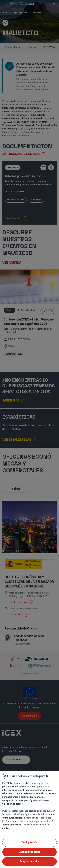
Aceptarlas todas (29, 861)
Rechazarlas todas (29, 852)
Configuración (29, 842)
